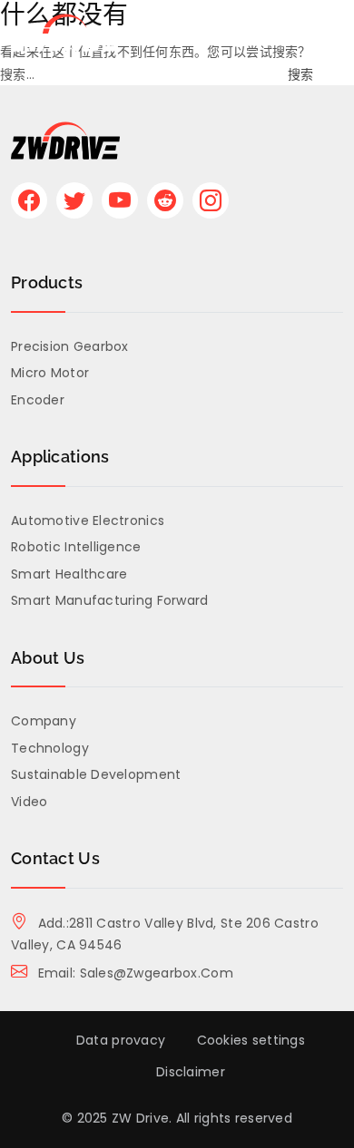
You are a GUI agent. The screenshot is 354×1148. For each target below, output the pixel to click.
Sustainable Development (96, 774)
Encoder (37, 400)
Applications (60, 456)
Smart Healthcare (69, 574)
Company (43, 721)
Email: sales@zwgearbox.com (133, 973)
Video (29, 802)
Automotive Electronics (87, 520)
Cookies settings (251, 1040)
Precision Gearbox (70, 346)
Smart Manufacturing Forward (110, 600)
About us (47, 657)
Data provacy (120, 1040)
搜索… (17, 74)
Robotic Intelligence (76, 547)
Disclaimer (190, 1072)
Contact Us (55, 858)
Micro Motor (50, 373)
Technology (50, 748)
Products (47, 282)
